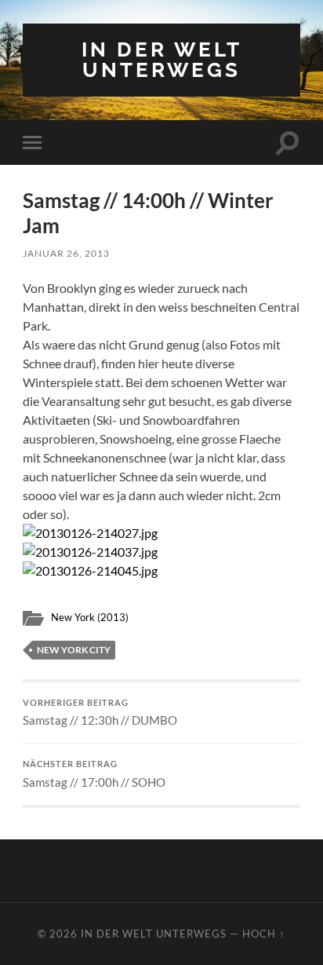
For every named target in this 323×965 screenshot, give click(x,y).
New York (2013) (90, 617)
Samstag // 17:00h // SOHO (94, 774)
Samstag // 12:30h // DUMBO (100, 713)
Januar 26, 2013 (66, 253)
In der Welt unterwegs (162, 59)
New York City (74, 650)
